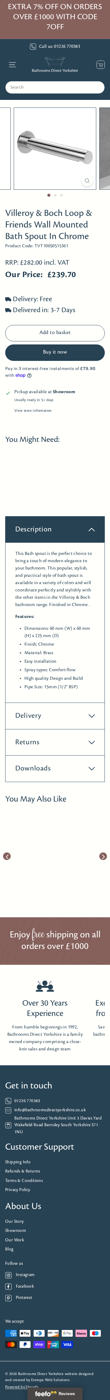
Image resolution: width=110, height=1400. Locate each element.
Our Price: (24, 274)
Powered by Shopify (21, 1387)
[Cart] (99, 65)
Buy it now (55, 352)
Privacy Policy (17, 1190)
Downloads (33, 768)
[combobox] (55, 87)
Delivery (28, 716)
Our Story (14, 1221)
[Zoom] (87, 180)
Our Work (14, 1240)
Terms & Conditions (24, 1181)
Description (33, 529)
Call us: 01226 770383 (59, 46)
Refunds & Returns (22, 1171)
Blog (9, 1249)
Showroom (15, 1231)
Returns (27, 742)
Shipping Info (18, 1162)
